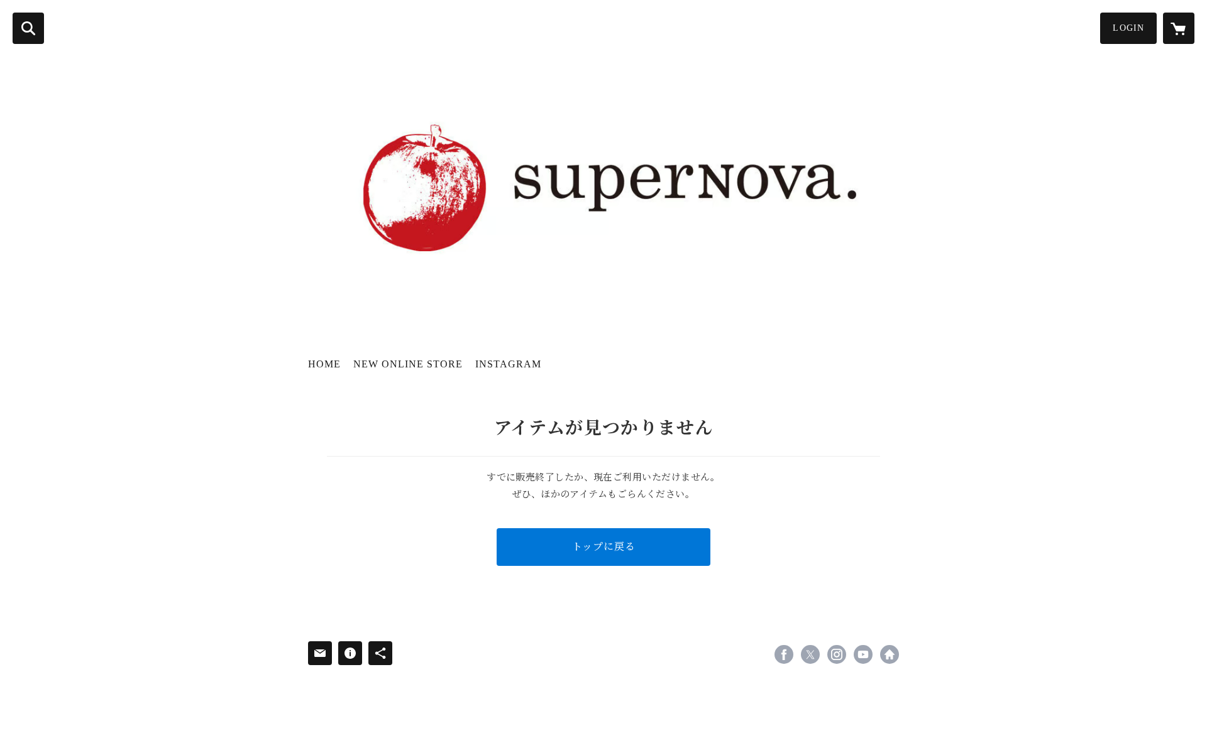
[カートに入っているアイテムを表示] (1178, 28)
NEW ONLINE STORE (408, 364)
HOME (324, 364)
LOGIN (1128, 28)
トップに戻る (604, 546)
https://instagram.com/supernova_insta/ (836, 654)
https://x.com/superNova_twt (810, 654)
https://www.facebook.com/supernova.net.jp (783, 654)
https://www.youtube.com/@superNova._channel (863, 654)
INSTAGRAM (508, 364)
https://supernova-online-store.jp (889, 654)
